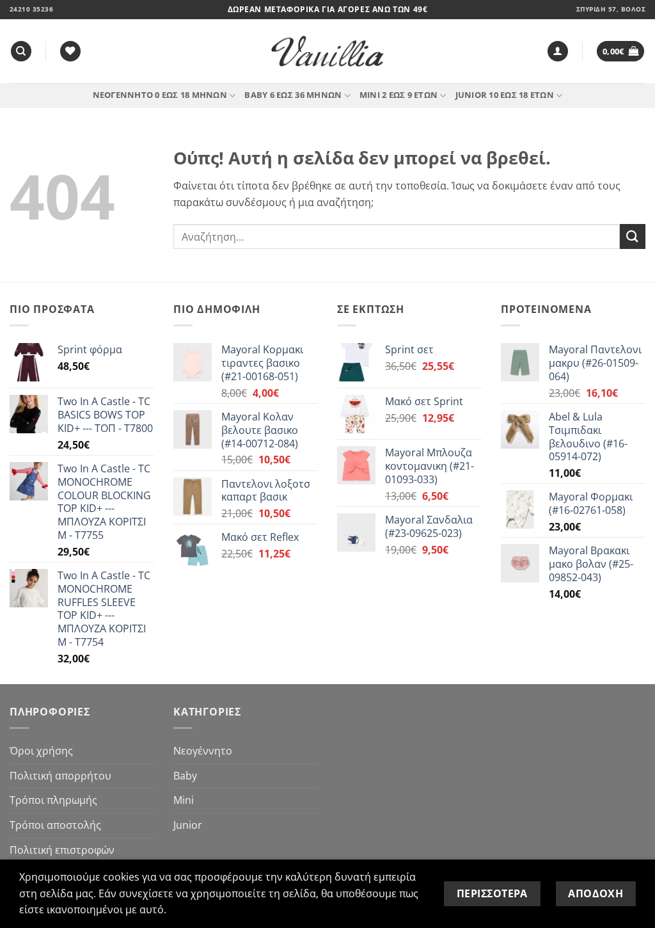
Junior (187, 825)
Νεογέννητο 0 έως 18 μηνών (160, 94)
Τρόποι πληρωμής (53, 800)
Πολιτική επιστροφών (62, 850)
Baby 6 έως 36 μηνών (293, 94)
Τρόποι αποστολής (55, 825)
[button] (558, 51)
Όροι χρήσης (41, 751)
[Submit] (632, 236)
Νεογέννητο (202, 751)
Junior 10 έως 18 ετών (504, 94)
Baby (185, 776)
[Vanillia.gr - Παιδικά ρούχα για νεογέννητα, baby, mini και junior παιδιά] (327, 51)
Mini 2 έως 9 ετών (398, 94)
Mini (183, 800)
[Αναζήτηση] (21, 51)
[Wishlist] (70, 51)
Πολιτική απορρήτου (60, 776)
